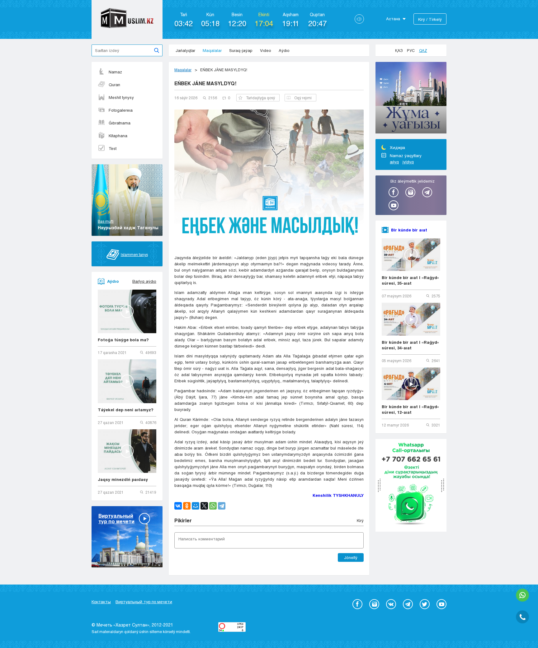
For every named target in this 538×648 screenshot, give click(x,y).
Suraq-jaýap (240, 50)
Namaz (115, 71)
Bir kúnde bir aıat (409, 229)
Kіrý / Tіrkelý (430, 19)
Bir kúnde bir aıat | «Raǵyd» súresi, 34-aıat (410, 345)
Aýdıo (284, 50)
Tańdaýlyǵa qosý (260, 98)
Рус (411, 50)
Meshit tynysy (121, 97)
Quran (114, 84)
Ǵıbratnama (119, 122)
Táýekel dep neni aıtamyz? (125, 409)
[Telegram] (221, 506)
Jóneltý (350, 557)
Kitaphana (118, 135)
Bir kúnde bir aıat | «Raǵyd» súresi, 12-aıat (410, 409)
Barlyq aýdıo (144, 281)
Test (112, 148)
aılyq (394, 161)
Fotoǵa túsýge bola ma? (123, 339)
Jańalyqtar (185, 50)
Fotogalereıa (121, 110)
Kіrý (360, 520)
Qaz (423, 50)
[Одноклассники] (187, 506)
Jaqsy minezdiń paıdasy (123, 479)
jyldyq (408, 161)
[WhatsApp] (213, 506)
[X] (204, 506)
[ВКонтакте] (178, 506)
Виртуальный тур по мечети (144, 601)
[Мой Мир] (195, 506)
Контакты (101, 601)
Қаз (399, 50)
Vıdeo (265, 50)
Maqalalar (212, 50)
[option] (410, 98)
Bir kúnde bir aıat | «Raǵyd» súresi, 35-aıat (410, 280)
